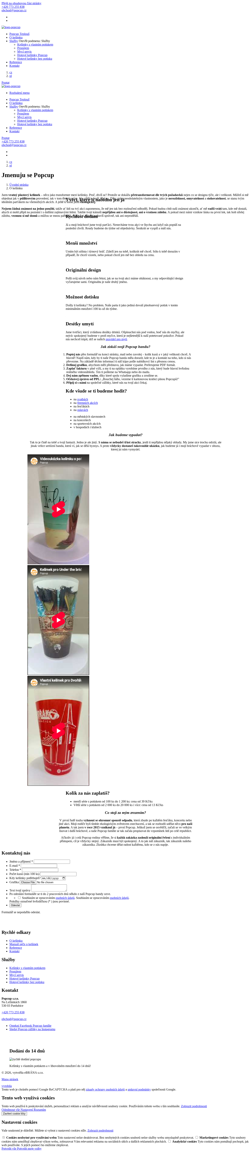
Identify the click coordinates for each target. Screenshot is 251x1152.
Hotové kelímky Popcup (32, 55)
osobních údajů (65, 897)
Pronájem (23, 48)
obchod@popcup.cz (14, 1019)
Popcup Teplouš (19, 34)
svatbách (82, 399)
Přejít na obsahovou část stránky (21, 3)
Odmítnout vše (11, 1109)
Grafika (14, 882)
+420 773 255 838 (13, 1012)
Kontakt (14, 65)
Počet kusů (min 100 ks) (24, 874)
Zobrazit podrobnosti (194, 1106)
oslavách (82, 410)
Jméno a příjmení (21, 861)
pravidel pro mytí (116, 339)
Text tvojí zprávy (20, 890)
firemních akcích (87, 402)
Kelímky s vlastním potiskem (35, 44)
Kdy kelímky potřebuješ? (25, 878)
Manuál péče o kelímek (23, 944)
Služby (13, 41)
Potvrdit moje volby (29, 1148)
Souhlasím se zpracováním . (102, 897)
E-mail (14, 865)
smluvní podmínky (139, 1089)
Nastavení (27, 1109)
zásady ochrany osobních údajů (105, 1089)
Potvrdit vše (9, 1148)
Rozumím (40, 1109)
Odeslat (15, 905)
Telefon (15, 869)
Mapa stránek (10, 1079)
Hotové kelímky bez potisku (34, 58)
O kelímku (16, 37)
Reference (15, 62)
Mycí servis (24, 51)
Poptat (5, 82)
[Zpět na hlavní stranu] (11, 27)
